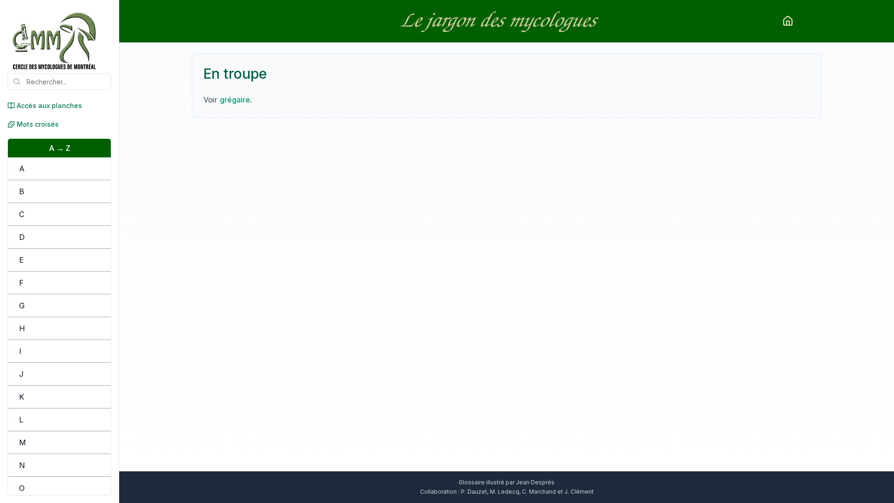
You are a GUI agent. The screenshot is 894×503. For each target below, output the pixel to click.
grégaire (235, 99)
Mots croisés (38, 124)
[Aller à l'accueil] (787, 21)
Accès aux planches (49, 105)
